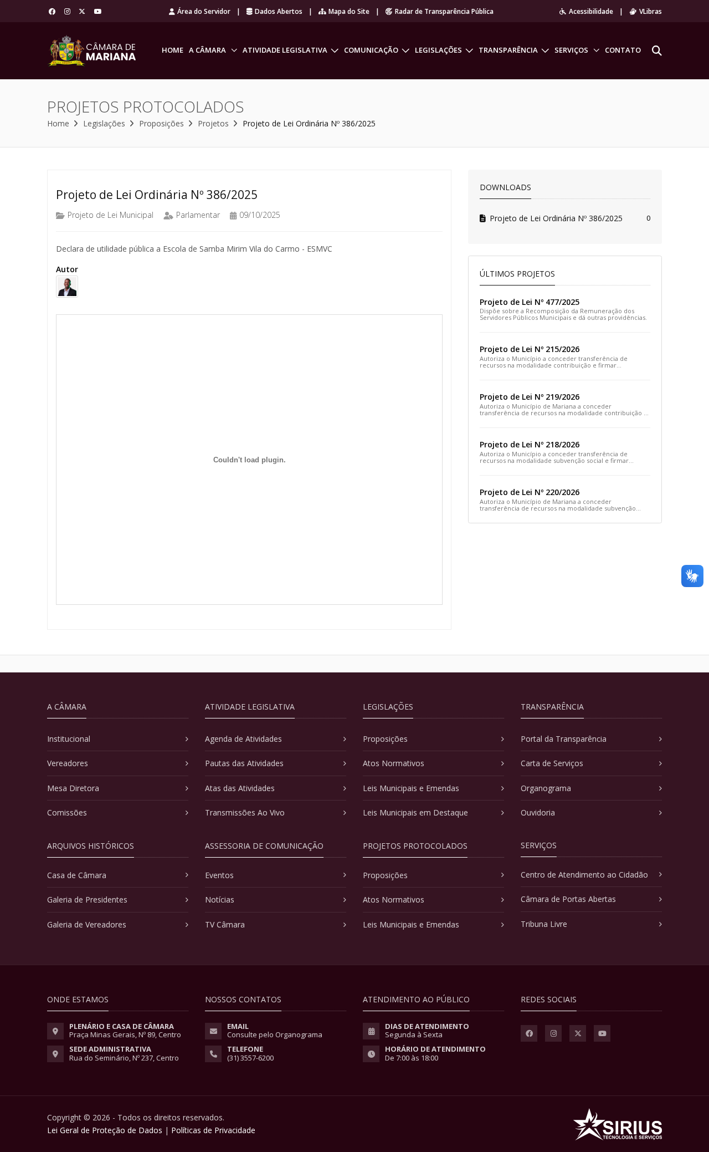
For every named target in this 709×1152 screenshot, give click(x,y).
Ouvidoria (538, 812)
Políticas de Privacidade (213, 1130)
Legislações (438, 50)
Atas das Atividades (240, 788)
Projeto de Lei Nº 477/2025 (529, 302)
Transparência (508, 50)
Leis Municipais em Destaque (415, 812)
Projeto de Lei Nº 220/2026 (529, 492)
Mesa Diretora (73, 788)
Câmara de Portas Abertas (568, 899)
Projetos (213, 123)
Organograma (546, 788)
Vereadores (67, 763)
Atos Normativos (393, 763)
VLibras (650, 11)
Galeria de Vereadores (86, 924)
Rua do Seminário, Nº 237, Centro (124, 1058)
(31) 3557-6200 (250, 1058)
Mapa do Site (348, 11)
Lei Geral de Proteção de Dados (104, 1130)
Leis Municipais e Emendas (411, 788)
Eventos (219, 875)
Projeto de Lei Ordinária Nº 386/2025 (556, 218)
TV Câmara (225, 924)
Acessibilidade (591, 11)
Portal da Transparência (564, 738)
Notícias (219, 899)
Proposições (161, 123)
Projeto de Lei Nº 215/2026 (529, 349)
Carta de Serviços (552, 763)
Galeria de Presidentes (87, 899)
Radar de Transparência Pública (444, 11)
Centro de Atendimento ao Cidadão (584, 874)
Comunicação (371, 50)
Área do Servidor (203, 11)
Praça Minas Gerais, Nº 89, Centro (125, 1034)
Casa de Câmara (76, 875)
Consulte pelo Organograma (274, 1034)
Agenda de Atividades (243, 738)
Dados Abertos (278, 11)
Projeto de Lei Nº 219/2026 (529, 396)
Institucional (68, 738)
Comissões (67, 812)
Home (172, 50)
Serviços (571, 50)
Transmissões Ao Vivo (245, 812)
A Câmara (207, 50)
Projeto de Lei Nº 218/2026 (529, 444)
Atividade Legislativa (285, 50)
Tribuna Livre (544, 924)
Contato (623, 50)
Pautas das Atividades (244, 763)
